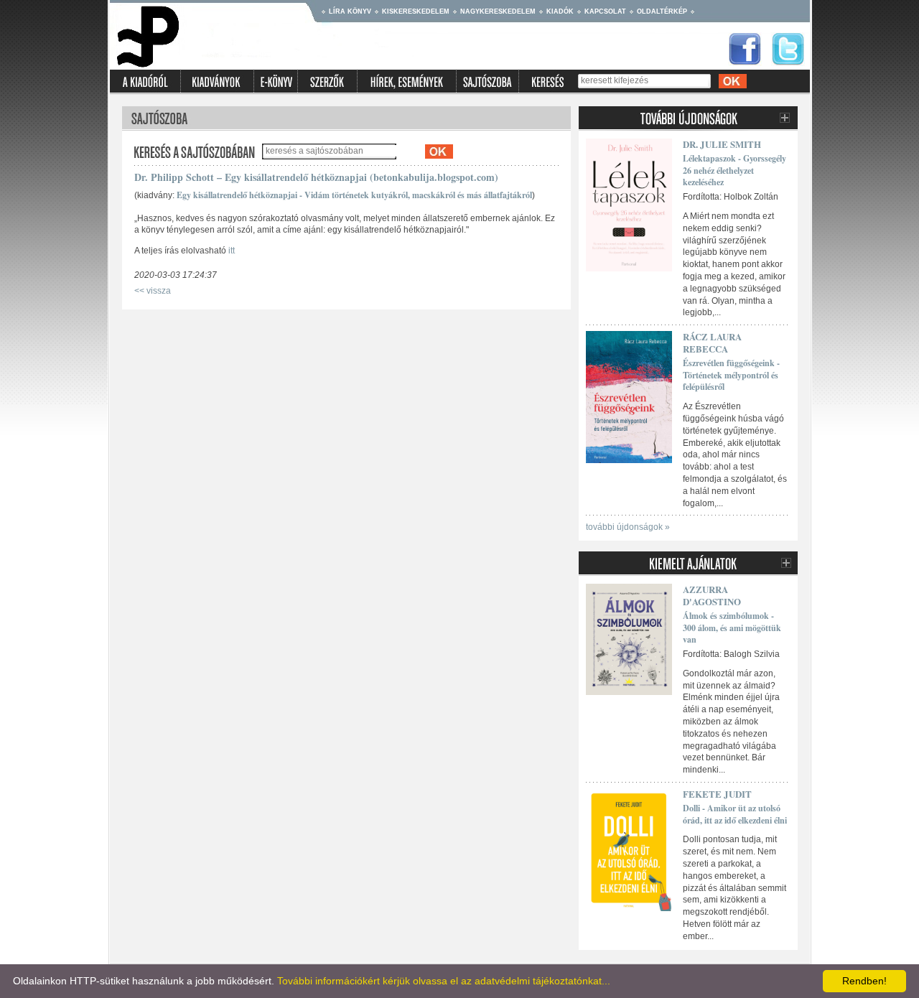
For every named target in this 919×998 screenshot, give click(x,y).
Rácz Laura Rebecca (712, 342)
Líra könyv (350, 11)
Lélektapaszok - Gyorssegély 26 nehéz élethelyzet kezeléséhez (734, 170)
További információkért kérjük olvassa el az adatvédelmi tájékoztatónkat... (443, 981)
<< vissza (152, 291)
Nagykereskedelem (498, 11)
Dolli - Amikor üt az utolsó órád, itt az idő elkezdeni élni (735, 814)
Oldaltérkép (662, 11)
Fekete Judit (717, 794)
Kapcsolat (605, 11)
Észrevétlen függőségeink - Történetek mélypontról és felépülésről (731, 375)
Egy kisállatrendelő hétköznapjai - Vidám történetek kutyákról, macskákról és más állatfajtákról (354, 195)
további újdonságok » (628, 527)
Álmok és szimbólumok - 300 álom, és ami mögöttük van (732, 628)
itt (231, 251)
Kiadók (560, 11)
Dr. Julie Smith (722, 144)
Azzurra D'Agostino (712, 595)
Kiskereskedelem (415, 11)
